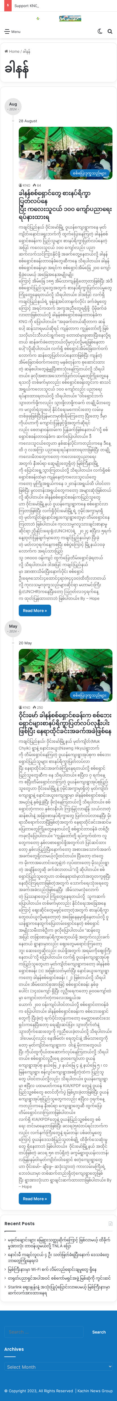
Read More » (35, 610)
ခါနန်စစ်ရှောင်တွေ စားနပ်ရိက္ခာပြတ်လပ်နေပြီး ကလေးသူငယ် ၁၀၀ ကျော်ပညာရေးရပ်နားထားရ (65, 205)
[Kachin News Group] (58, 19)
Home (14, 51)
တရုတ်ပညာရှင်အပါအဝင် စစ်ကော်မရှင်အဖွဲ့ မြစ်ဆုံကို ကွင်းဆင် (59, 1278)
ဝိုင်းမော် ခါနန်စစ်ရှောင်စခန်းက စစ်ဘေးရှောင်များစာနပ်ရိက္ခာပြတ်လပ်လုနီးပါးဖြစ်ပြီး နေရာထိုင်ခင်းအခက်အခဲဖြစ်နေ (65, 723)
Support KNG (26, 5)
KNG (26, 185)
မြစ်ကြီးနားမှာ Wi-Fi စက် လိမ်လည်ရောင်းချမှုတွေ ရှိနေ (52, 1269)
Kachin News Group (95, 1391)
